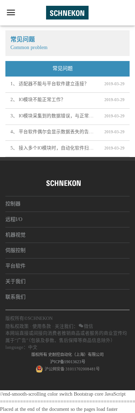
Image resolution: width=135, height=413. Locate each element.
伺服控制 (15, 250)
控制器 (13, 203)
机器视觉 (15, 235)
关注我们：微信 (74, 326)
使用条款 (41, 326)
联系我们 (15, 297)
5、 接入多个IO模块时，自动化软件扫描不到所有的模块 (52, 148)
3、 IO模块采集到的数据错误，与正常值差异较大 (52, 115)
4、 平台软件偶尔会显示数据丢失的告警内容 (52, 131)
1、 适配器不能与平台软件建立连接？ (49, 83)
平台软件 (15, 266)
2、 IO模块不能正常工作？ (38, 99)
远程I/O (13, 219)
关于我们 (15, 281)
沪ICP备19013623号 (67, 362)
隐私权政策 (17, 326)
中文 (32, 347)
